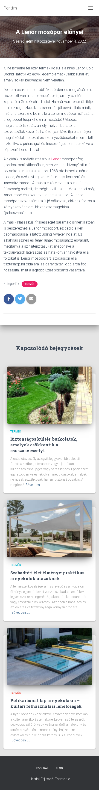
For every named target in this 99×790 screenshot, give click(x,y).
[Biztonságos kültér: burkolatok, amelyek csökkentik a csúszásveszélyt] (49, 395)
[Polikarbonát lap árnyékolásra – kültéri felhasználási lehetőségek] (49, 656)
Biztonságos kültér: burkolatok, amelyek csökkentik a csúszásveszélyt (43, 444)
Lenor (56, 159)
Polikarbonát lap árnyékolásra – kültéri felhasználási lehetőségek (46, 703)
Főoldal (42, 768)
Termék (29, 284)
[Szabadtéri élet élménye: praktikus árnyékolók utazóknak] (49, 528)
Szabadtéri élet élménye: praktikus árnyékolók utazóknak (47, 575)
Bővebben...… (35, 485)
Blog (59, 768)
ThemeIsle (62, 779)
